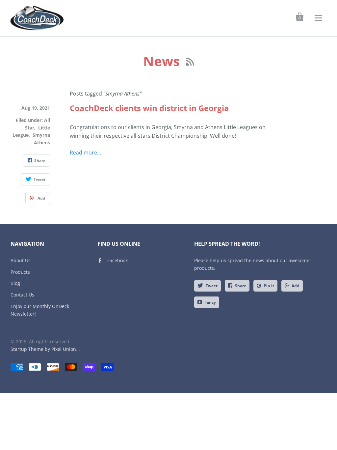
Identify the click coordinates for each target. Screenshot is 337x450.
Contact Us (22, 295)
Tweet (212, 286)
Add (295, 286)
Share (240, 286)
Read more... (85, 152)
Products (20, 272)
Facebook (117, 260)
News (163, 61)
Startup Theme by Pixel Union (43, 349)
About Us (21, 260)
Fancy (210, 302)
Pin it (269, 286)
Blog (15, 283)
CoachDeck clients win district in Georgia (149, 107)
